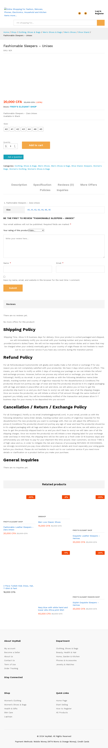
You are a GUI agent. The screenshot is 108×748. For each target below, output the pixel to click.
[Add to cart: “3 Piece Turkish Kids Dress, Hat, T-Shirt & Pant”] (12, 581)
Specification (42, 184)
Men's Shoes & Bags (60, 166)
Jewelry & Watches (65, 664)
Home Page (61, 700)
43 (39, 210)
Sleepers (88, 166)
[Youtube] (18, 684)
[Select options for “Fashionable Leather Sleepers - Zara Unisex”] (12, 517)
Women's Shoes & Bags (39, 169)
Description (19, 184)
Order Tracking (11, 668)
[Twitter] (9, 684)
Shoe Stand (77, 166)
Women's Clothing (17, 169)
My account (9, 648)
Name (7, 263)
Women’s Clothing (12, 700)
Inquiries (62, 190)
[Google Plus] (14, 684)
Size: (6, 124)
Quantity (6, 142)
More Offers (88, 184)
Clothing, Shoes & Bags (26, 166)
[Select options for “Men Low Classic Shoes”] (47, 512)
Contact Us (9, 660)
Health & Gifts (10, 708)
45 (49, 210)
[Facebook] (5, 684)
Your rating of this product (16, 230)
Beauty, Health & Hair (66, 652)
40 (28, 210)
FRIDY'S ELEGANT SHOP (23, 106)
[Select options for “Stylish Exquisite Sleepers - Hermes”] (81, 592)
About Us (8, 656)
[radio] (6, 129)
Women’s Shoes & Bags (15, 704)
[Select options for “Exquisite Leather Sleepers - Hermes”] (81, 526)
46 (46, 210)
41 (32, 210)
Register (99, 13)
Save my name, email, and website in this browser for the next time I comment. (41, 280)
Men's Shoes (44, 166)
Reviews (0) (66, 184)
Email (59, 263)
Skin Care (8, 712)
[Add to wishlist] (55, 145)
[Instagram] (22, 684)
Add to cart (36, 145)
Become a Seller (12, 652)
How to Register (64, 708)
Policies (45, 190)
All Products (62, 712)
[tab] (19, 186)
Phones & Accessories (66, 660)
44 (42, 210)
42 (35, 210)
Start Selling (62, 704)
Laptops (8, 716)
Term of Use (10, 664)
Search (101, 23)
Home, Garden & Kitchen (68, 656)
